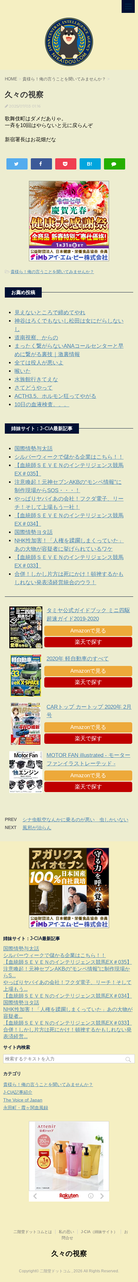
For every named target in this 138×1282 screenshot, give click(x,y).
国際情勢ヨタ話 (33, 532)
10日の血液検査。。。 (41, 404)
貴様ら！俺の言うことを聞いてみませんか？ (52, 271)
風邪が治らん (36, 827)
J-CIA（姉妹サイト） (99, 1232)
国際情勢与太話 (33, 449)
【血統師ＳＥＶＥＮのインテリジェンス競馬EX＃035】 (67, 962)
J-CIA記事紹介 (17, 1092)
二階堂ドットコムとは (32, 1232)
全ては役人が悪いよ (39, 363)
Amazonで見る (88, 631)
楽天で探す (88, 642)
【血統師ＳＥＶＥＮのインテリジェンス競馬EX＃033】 (67, 1023)
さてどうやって (33, 388)
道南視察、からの (36, 338)
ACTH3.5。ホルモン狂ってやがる (55, 396)
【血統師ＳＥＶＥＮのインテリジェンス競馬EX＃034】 (67, 996)
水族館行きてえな (36, 379)
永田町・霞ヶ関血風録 (25, 1107)
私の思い (66, 1232)
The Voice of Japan (22, 1099)
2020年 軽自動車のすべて (78, 659)
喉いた (22, 371)
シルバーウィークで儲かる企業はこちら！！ (69, 457)
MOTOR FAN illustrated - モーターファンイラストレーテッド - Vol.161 (88, 763)
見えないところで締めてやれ (49, 312)
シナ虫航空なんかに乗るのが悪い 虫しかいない (75, 819)
